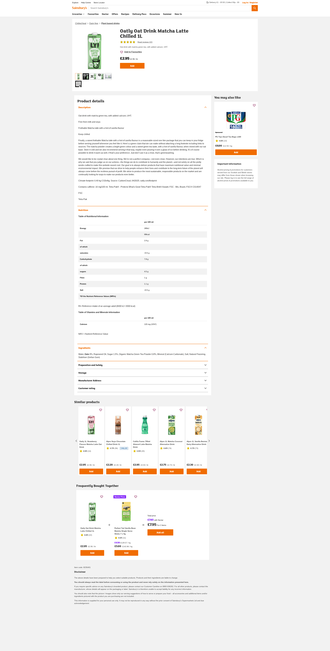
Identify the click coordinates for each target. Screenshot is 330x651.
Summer (167, 14)
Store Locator (99, 3)
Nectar (105, 14)
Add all (160, 532)
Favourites (93, 14)
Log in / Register (250, 2)
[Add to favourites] (100, 409)
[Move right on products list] (209, 440)
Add (132, 65)
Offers (115, 14)
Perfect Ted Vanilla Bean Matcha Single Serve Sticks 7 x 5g (125, 531)
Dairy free (93, 23)
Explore (75, 3)
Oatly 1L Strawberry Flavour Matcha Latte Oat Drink (90, 444)
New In (178, 14)
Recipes (125, 14)
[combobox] (170, 8)
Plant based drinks (110, 23)
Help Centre (86, 3)
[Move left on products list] (76, 440)
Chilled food (80, 23)
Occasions (155, 14)
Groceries (77, 14)
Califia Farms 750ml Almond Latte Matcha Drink (142, 444)
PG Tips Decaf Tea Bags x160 (228, 137)
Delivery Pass (139, 14)
